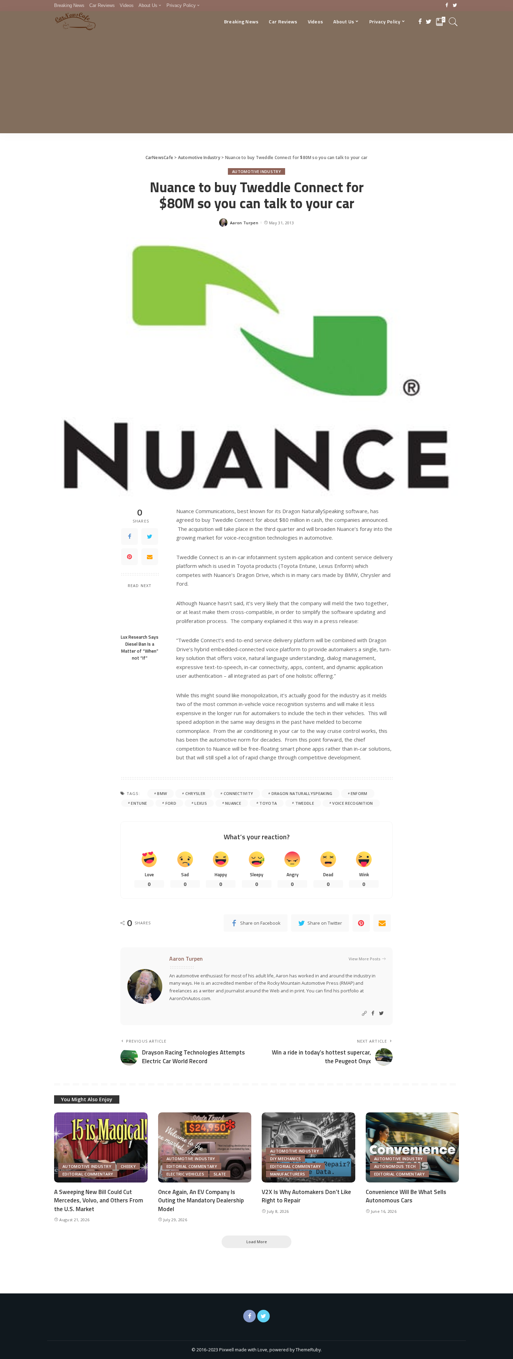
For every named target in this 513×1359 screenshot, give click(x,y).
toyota (268, 803)
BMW (162, 793)
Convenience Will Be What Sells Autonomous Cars (406, 1196)
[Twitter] (455, 5)
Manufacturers (287, 1174)
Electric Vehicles (185, 1174)
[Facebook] (447, 5)
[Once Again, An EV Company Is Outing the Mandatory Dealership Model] (205, 1147)
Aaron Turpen (244, 223)
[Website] (364, 1013)
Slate (220, 1174)
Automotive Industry (256, 171)
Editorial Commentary (87, 1174)
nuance (233, 803)
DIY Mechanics (285, 1158)
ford (170, 803)
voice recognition (352, 803)
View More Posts (364, 958)
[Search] (453, 21)
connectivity (238, 793)
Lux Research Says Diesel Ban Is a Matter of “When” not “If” (139, 647)
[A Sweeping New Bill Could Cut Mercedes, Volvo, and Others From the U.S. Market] (101, 1147)
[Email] (149, 556)
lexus (200, 803)
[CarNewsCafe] (75, 21)
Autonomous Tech (395, 1166)
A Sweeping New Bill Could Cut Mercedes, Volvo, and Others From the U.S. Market (98, 1200)
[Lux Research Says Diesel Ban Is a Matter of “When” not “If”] (139, 611)
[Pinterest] (129, 556)
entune (139, 803)
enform (359, 793)
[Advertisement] (256, 84)
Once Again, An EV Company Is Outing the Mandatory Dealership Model (201, 1200)
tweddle (304, 803)
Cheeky (128, 1166)
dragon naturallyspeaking (302, 793)
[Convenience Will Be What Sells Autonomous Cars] (412, 1147)
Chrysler (195, 793)
